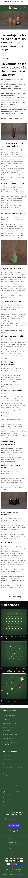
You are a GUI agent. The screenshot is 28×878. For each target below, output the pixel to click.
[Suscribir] (23, 819)
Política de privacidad (15, 871)
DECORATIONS (8, 727)
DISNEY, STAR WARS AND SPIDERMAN (11, 744)
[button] (4, 8)
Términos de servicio (10, 802)
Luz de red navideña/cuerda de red (13, 638)
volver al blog (15, 597)
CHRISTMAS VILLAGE (10, 735)
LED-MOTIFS (7, 719)
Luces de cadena (8, 701)
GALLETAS (6, 731)
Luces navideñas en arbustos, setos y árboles (13, 769)
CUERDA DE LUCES (9, 723)
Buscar (5, 764)
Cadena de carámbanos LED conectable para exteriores (13, 670)
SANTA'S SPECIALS (9, 739)
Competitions (7, 806)
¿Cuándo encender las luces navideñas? (12, 793)
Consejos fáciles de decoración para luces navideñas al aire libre (14, 775)
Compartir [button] (6, 58)
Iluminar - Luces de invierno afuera (12, 787)
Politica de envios (21, 874)
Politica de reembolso (10, 798)
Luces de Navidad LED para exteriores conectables (12, 781)
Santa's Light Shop (12, 867)
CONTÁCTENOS (8, 760)
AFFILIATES (7, 756)
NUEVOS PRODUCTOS (10, 715)
